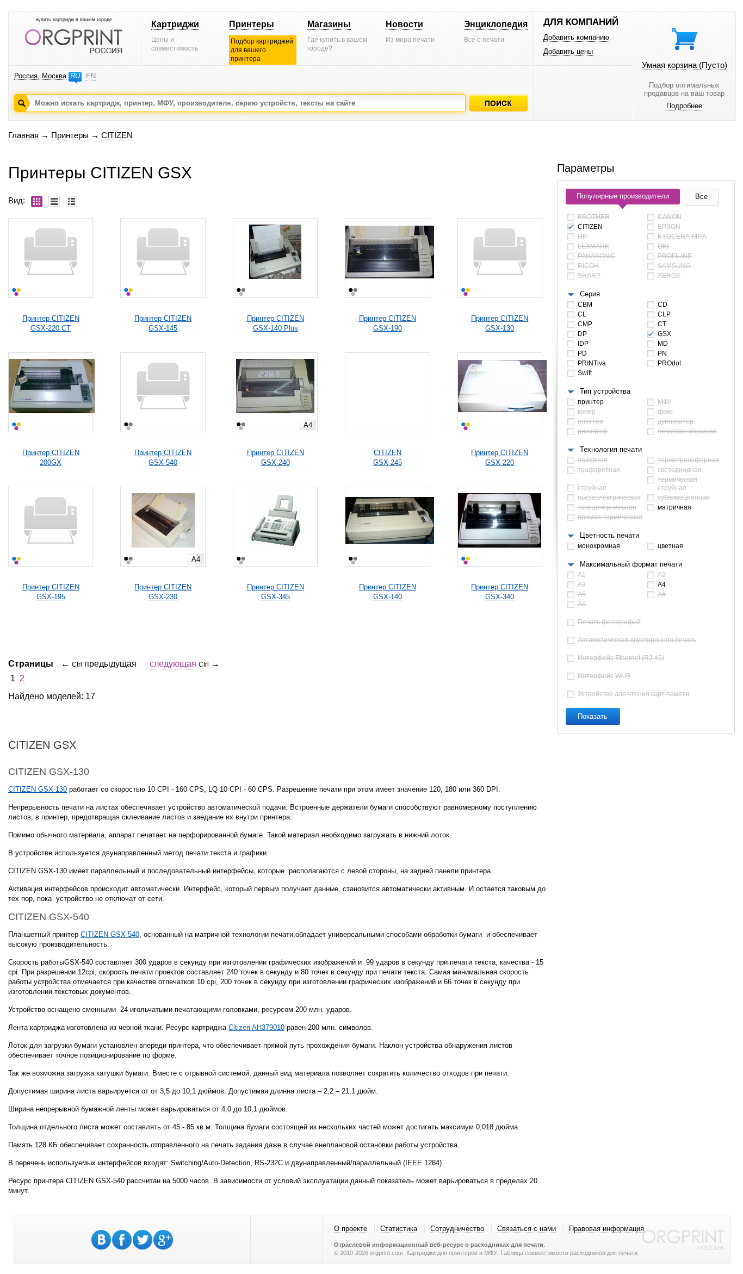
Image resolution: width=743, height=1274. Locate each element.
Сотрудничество (457, 1229)
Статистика (398, 1229)
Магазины (329, 24)
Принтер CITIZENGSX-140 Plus (275, 323)
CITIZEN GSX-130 (37, 789)
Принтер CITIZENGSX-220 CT (50, 323)
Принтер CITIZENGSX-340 (499, 592)
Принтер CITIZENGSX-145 (162, 323)
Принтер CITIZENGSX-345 (275, 592)
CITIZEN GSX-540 (110, 934)
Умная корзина (684, 65)
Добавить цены (568, 51)
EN (91, 76)
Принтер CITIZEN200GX (50, 458)
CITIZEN (117, 135)
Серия (590, 294)
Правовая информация (606, 1229)
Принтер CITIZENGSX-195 (50, 592)
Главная (23, 135)
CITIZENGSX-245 (387, 458)
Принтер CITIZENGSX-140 (387, 592)
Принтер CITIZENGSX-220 (499, 458)
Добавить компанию (576, 37)
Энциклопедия (496, 24)
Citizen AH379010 (256, 1027)
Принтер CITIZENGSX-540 (162, 458)
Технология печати (611, 449)
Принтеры (251, 24)
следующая (173, 663)
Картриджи (175, 24)
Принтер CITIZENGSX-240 (275, 458)
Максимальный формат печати (631, 564)
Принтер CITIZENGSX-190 (387, 323)
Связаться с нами (526, 1229)
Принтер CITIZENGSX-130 (499, 323)
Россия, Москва (40, 76)
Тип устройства (605, 391)
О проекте (350, 1229)
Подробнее (684, 106)
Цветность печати (609, 535)
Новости (404, 24)
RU (75, 76)
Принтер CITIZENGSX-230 (162, 592)
